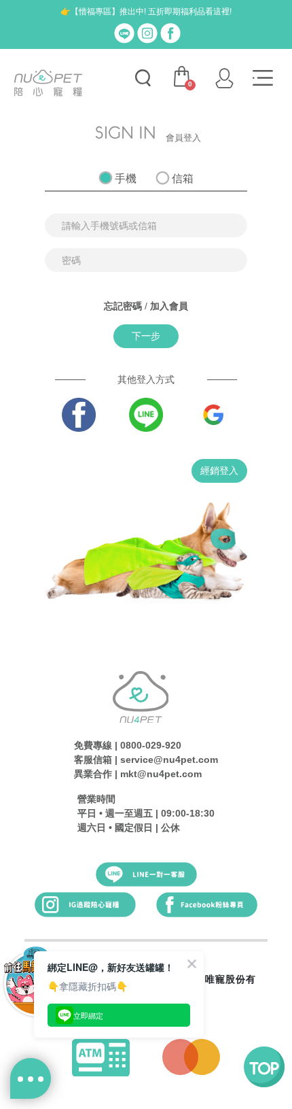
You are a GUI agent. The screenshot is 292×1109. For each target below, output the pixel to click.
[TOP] (264, 1066)
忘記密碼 (123, 306)
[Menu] (263, 78)
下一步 (146, 335)
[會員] (224, 78)
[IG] (147, 32)
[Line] (124, 32)
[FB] (170, 32)
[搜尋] (142, 78)
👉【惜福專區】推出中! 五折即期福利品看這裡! (146, 11)
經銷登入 (219, 470)
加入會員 (169, 306)
